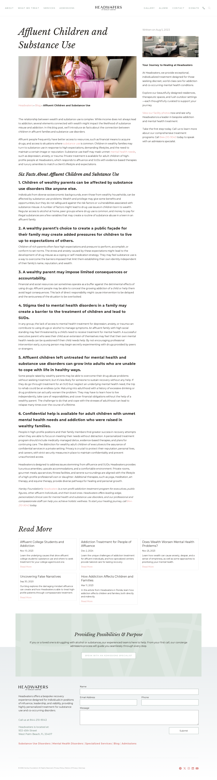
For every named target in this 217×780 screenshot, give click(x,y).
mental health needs (122, 151)
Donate (194, 8)
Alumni (163, 8)
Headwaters (25, 105)
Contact (178, 8)
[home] (108, 8)
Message (84, 708)
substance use (71, 143)
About (9, 8)
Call (203, 8)
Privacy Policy (59, 768)
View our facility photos (156, 113)
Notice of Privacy (71, 768)
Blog (38, 105)
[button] (210, 8)
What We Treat (28, 8)
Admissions (66, 8)
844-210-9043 (168, 137)
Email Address (87, 697)
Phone (145, 697)
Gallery (149, 8)
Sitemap (82, 768)
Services (49, 8)
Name (83, 686)
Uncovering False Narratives (40, 576)
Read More (26, 566)
